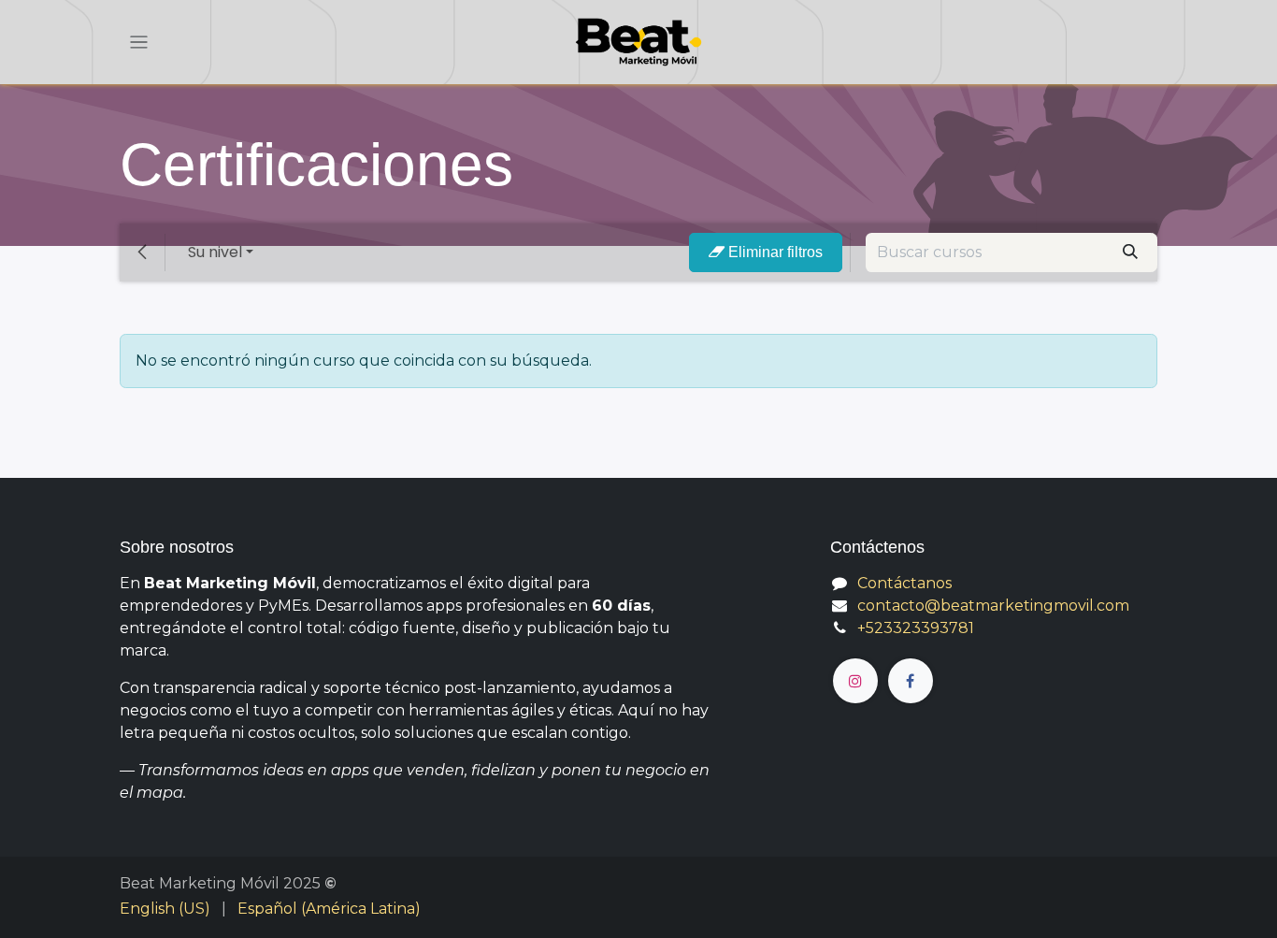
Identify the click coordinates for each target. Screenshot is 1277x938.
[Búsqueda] (1130, 252)
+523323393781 (915, 628)
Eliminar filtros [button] (774, 252)
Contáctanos (904, 583)
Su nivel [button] (215, 252)
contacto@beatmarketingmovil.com (993, 605)
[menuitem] (165, 909)
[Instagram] (855, 680)
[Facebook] (910, 680)
